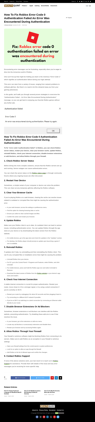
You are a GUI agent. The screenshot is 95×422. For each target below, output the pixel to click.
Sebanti (5, 396)
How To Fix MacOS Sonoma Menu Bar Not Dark (52, 391)
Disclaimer (26, 1)
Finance (24, 5)
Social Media (45, 5)
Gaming (37, 5)
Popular (70, 17)
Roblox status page (39, 173)
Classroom (53, 5)
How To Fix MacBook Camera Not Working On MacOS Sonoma (32, 392)
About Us (6, 1)
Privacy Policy (19, 1)
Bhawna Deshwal (8, 25)
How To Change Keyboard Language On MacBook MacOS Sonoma (12, 392)
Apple (31, 5)
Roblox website (42, 273)
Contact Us (12, 1)
